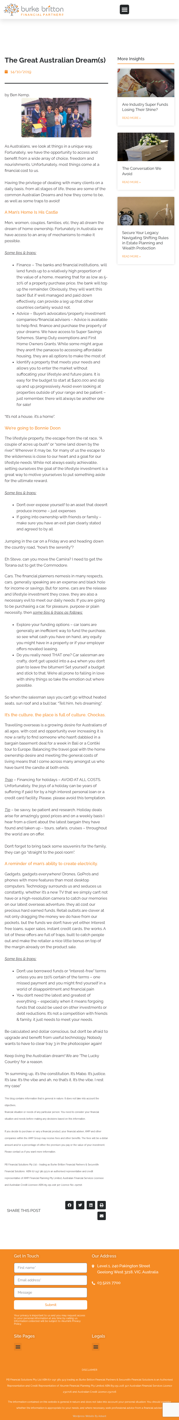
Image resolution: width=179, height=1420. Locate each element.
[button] (124, 9)
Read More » (131, 118)
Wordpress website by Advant (89, 1416)
